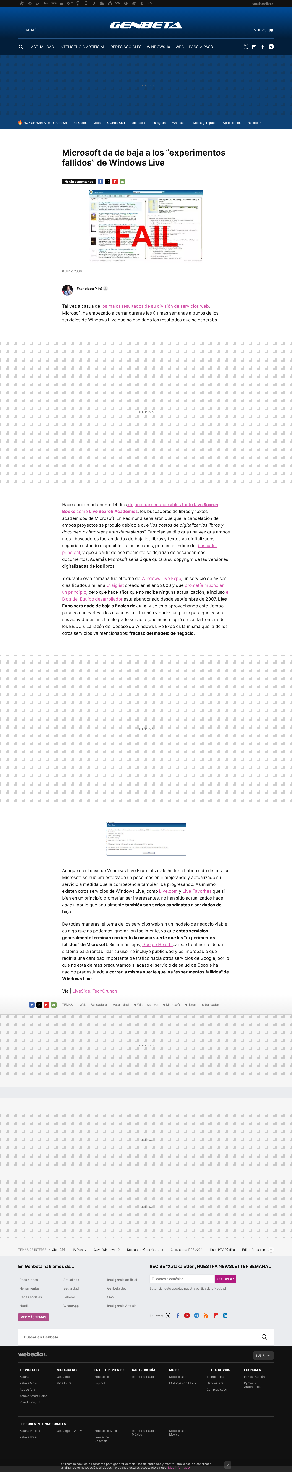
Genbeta (146, 25)
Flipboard (254, 46)
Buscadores (99, 1004)
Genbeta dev (117, 1288)
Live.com (169, 891)
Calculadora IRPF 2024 (187, 1249)
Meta (97, 123)
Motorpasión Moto (182, 1383)
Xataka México (30, 1431)
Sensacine (101, 1376)
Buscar (264, 1337)
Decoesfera (215, 1383)
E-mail (122, 181)
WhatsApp (71, 1306)
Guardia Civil (116, 123)
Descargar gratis (204, 123)
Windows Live (147, 1004)
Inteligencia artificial (122, 1280)
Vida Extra (64, 1383)
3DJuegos (64, 1376)
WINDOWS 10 (158, 46)
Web (83, 1004)
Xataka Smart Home (33, 1396)
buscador (212, 1004)
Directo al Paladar (144, 1376)
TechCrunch (104, 991)
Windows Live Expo (161, 578)
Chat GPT (59, 1249)
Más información (180, 1467)
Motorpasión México (178, 1432)
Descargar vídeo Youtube (145, 1249)
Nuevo (260, 30)
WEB (180, 46)
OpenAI (61, 123)
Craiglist (116, 585)
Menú (31, 30)
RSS (206, 1314)
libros (192, 1004)
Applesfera (27, 1389)
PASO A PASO (201, 46)
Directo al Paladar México (144, 1432)
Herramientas (29, 1288)
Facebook (262, 46)
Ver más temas (33, 1317)
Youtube (187, 1314)
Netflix (24, 1306)
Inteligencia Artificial (122, 1306)
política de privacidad (211, 1288)
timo (110, 1297)
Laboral (69, 1297)
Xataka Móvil (28, 1383)
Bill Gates (80, 123)
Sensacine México (107, 1431)
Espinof (99, 1383)
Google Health (157, 944)
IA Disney (80, 1249)
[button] (91, 288)
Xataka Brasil (28, 1437)
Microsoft (138, 123)
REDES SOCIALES (126, 46)
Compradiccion (217, 1389)
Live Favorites (197, 891)
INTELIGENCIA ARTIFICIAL (82, 46)
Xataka (24, 1376)
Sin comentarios (81, 181)
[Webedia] (32, 1354)
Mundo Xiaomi (30, 1402)
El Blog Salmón (254, 1376)
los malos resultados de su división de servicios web (155, 306)
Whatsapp (179, 123)
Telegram (271, 46)
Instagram (159, 123)
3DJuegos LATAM (69, 1431)
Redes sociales (31, 1297)
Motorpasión (178, 1376)
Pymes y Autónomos (252, 1385)
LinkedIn (225, 1314)
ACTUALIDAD (42, 46)
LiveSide (81, 991)
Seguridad (71, 1288)
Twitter (245, 46)
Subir (260, 1355)
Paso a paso (29, 1280)
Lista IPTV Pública (223, 1249)
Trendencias (215, 1376)
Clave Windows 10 (107, 1249)
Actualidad (121, 1004)
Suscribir (225, 1279)
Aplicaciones (232, 123)
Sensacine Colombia (101, 1439)
